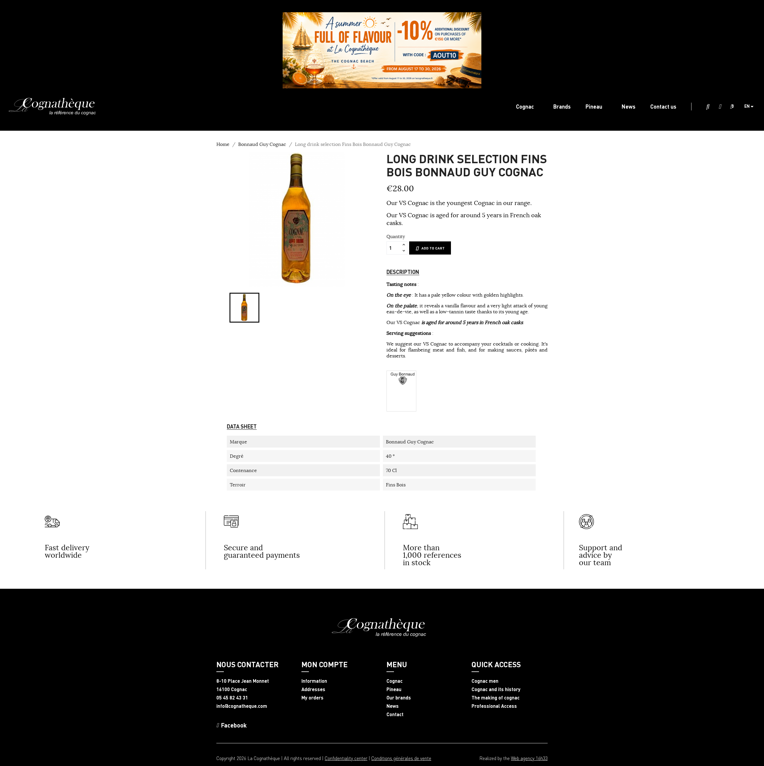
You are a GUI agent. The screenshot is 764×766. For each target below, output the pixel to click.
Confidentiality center (346, 758)
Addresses (313, 689)
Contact (394, 714)
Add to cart (433, 248)
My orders (312, 698)
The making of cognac (496, 698)
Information (314, 681)
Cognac (394, 681)
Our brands (398, 698)
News (392, 706)
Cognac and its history (496, 689)
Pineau (393, 689)
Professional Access (494, 706)
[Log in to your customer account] (720, 107)
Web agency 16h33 (529, 758)
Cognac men (485, 681)
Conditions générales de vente (401, 758)
